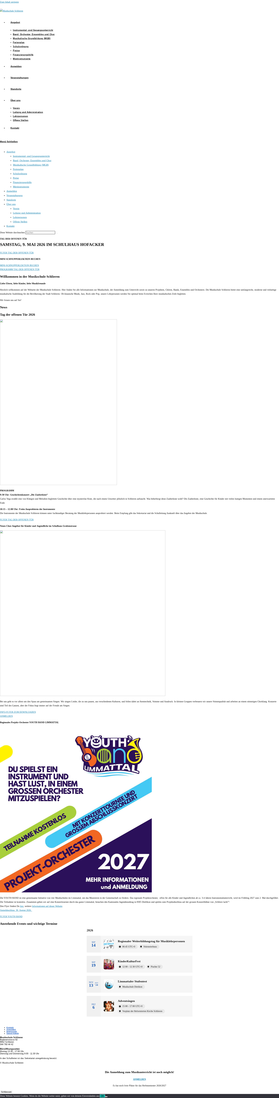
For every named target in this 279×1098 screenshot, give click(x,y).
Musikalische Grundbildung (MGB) (31, 165)
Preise (16, 178)
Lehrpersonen (20, 217)
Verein (16, 208)
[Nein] (106, 1096)
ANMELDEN (139, 1079)
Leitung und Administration (27, 213)
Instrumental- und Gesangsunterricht (31, 156)
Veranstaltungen (14, 195)
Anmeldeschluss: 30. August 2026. (16, 910)
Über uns (11, 204)
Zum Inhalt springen (9, 2)
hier (21, 906)
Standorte (11, 200)
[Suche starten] (57, 233)
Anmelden (11, 191)
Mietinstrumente (21, 186)
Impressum (11, 1031)
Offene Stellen (20, 221)
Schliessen (6, 1092)
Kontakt (10, 226)
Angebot (10, 151)
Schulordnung (20, 173)
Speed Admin (12, 1033)
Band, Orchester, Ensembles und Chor (32, 160)
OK (102, 1096)
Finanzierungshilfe (22, 182)
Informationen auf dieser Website (47, 906)
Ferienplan (18, 169)
